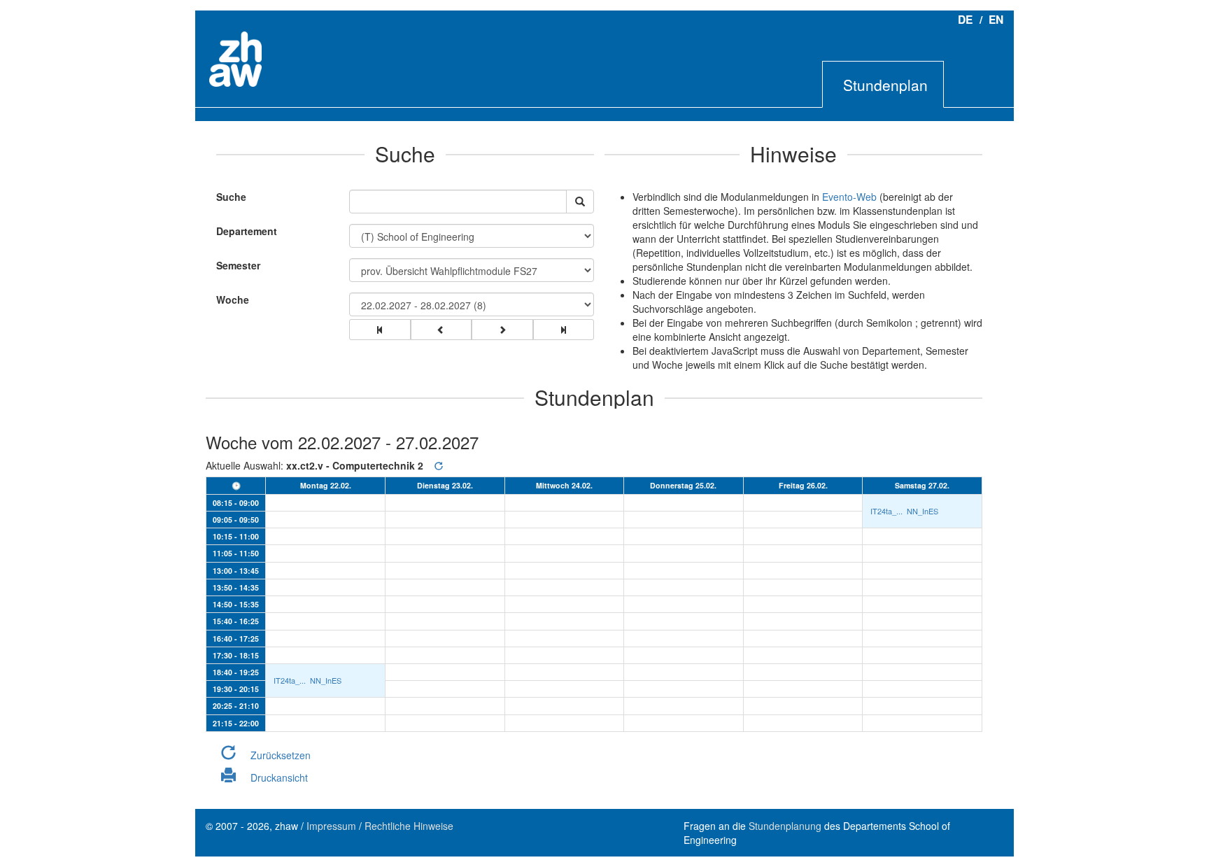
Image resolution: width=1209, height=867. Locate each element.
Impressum (331, 826)
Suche (227, 197)
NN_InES (922, 510)
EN (996, 19)
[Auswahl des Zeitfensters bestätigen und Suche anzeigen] (580, 201)
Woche (232, 299)
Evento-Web (849, 197)
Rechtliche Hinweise (409, 826)
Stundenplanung (785, 826)
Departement (246, 231)
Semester (238, 265)
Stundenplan (885, 84)
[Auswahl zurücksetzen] (438, 466)
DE (965, 19)
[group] (380, 329)
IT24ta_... (886, 511)
